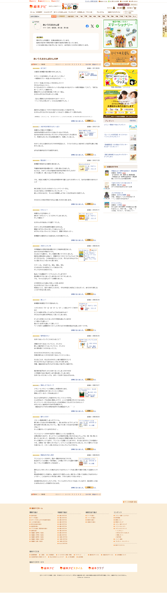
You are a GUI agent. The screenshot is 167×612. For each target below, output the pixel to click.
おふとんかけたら (84, 164)
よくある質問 (71, 556)
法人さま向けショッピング (57, 556)
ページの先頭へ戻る (131, 502)
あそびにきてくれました (123, 532)
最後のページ (96, 64)
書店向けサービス (94, 554)
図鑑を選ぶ (34, 530)
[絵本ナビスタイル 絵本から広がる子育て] (44, 1)
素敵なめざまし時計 (47, 455)
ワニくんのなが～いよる (86, 420)
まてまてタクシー (84, 72)
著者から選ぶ (90, 519)
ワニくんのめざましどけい (87, 459)
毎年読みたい (45, 336)
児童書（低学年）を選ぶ (37, 532)
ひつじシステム (116, 203)
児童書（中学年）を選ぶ (37, 535)
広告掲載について (121, 554)
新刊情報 (117, 517)
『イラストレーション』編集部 (90, 133)
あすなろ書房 (121, 195)
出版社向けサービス (108, 554)
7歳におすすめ (63, 530)
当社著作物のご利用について (38, 556)
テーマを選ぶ (34, 517)
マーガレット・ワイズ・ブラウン (90, 252)
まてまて (43, 68)
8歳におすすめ (63, 532)
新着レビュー (118, 519)
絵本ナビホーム (37, 508)
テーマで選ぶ (90, 515)
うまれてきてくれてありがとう (121, 183)
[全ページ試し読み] (164, 24)
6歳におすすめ (63, 528)
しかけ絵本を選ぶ (35, 522)
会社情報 (80, 556)
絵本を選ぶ (34, 515)
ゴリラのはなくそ (117, 193)
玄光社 (91, 135)
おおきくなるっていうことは (88, 339)
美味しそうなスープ (47, 385)
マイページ (78, 554)
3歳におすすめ (63, 522)
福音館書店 (93, 75)
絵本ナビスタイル (120, 545)
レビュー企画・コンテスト (122, 515)
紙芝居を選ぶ (34, 526)
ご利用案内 (51, 554)
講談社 (92, 396)
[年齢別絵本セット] (164, 36)
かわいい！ (44, 210)
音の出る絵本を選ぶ (36, 524)
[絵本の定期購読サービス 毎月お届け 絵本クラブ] (55, 1)
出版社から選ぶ (91, 522)
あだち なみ (91, 395)
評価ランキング (119, 522)
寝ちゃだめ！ (45, 417)
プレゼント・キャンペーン (122, 541)
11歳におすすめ (63, 539)
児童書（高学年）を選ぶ (37, 537)
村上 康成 (92, 346)
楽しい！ (43, 300)
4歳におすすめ (63, 524)
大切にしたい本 (46, 246)
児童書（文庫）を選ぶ (37, 541)
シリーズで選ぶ (91, 517)
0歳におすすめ (63, 515)
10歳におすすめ (63, 537)
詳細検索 (62, 16)
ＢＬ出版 (91, 425)
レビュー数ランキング (121, 524)
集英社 (119, 173)
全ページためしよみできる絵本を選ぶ (41, 519)
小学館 (119, 205)
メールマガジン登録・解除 (65, 554)
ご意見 (42, 554)
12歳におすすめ (63, 541)
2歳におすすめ (63, 519)
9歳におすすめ (63, 535)
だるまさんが (83, 303)
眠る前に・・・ (46, 160)
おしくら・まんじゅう (86, 213)
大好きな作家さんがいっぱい (50, 126)
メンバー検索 (118, 539)
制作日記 (119, 537)
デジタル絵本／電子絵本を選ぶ (39, 528)
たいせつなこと (84, 250)
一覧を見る (132, 120)
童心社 (94, 347)
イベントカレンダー (120, 526)
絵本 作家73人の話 (85, 130)
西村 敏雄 (90, 74)
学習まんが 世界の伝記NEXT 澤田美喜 (124, 171)
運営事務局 (34, 554)
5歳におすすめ (63, 526)
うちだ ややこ (90, 257)
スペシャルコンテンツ (121, 528)
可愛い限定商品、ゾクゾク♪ (120, 87)
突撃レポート (120, 535)
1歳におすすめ (63, 517)
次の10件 (88, 64)
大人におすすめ (63, 543)
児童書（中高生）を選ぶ (37, 539)
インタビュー (120, 530)
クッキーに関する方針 (91, 1)
